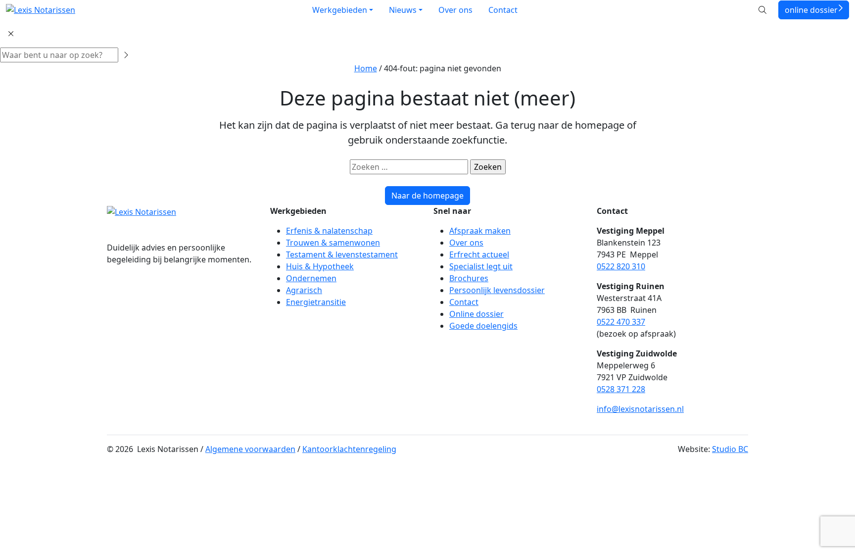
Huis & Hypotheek (320, 266)
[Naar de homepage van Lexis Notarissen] (40, 10)
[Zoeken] (125, 55)
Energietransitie (316, 302)
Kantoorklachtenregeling (349, 449)
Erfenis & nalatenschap (329, 230)
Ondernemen (311, 278)
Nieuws (403, 9)
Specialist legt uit (481, 266)
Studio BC (730, 449)
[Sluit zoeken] (11, 34)
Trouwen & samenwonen (333, 242)
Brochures (468, 278)
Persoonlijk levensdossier (497, 290)
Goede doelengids (483, 325)
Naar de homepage (427, 195)
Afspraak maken (480, 230)
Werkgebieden (339, 9)
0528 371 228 (621, 389)
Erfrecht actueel (479, 254)
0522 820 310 (621, 266)
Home (365, 68)
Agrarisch (304, 290)
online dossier (811, 9)
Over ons (455, 9)
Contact (503, 9)
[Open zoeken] (762, 10)
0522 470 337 (621, 321)
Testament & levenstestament (342, 254)
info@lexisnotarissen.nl (640, 408)
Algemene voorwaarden (250, 449)
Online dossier (476, 313)
